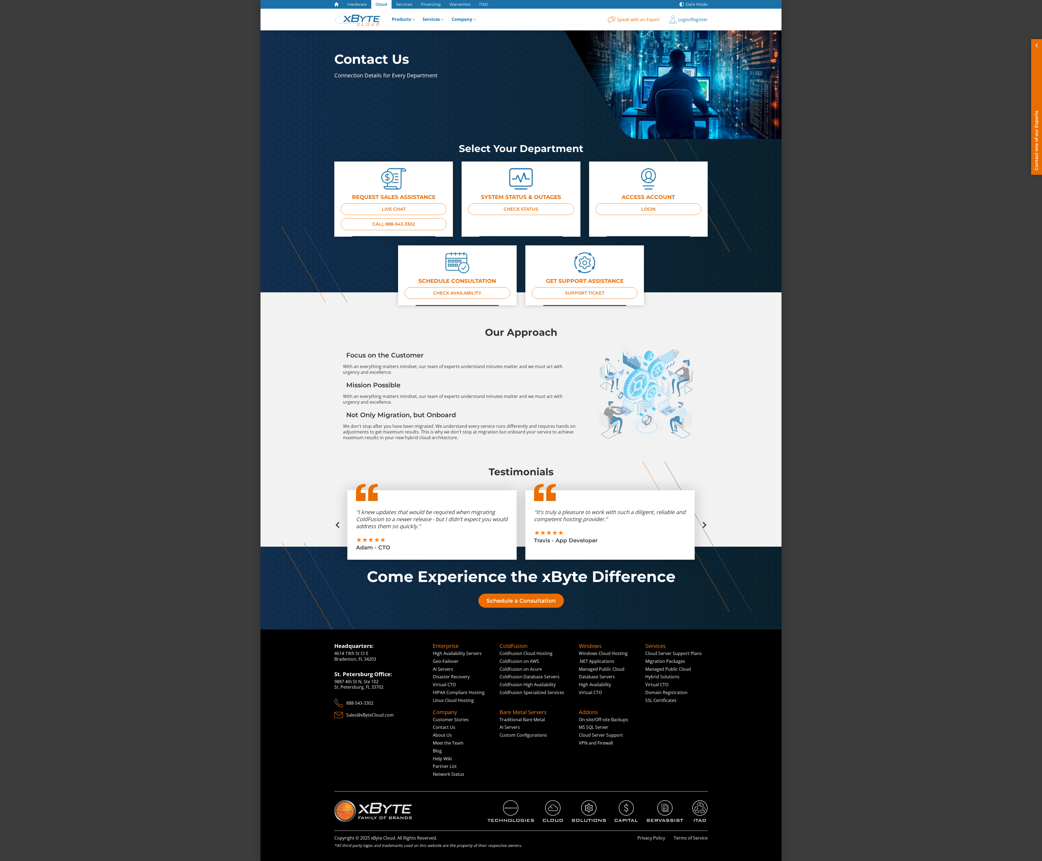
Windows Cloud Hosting (603, 653)
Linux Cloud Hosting (453, 700)
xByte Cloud (552, 806)
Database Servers (597, 677)
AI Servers (443, 669)
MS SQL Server (593, 727)
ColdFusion (514, 646)
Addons (588, 712)
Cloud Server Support (601, 735)
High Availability (595, 685)
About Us (442, 735)
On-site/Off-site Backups (603, 720)
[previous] (340, 524)
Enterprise (446, 646)
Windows (590, 646)
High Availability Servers (457, 653)
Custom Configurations (523, 735)
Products (401, 19)
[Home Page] (336, 4)
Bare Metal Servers (523, 712)
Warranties (460, 4)
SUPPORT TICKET (585, 293)
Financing (431, 4)
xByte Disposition (700, 808)
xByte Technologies (507, 803)
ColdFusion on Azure (521, 669)
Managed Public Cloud (601, 669)
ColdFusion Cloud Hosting (526, 653)
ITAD (483, 4)
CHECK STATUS (521, 209)
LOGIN (648, 209)
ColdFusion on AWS (519, 661)
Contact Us (444, 727)
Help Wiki (442, 759)
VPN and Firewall (596, 743)
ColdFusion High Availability (528, 685)
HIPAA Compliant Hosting (459, 692)
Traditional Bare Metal (522, 720)
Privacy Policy (651, 838)
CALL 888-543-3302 (393, 224)
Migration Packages (665, 661)
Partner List (445, 766)
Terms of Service (691, 838)
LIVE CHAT (394, 209)
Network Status (448, 774)
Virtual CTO (444, 685)
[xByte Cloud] (357, 19)
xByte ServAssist (663, 803)
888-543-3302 (359, 703)
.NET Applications (596, 661)
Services (404, 4)
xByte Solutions (587, 803)
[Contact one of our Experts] (1036, 107)
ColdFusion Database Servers (530, 677)
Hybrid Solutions (662, 677)
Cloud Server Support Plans (673, 653)
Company (462, 19)
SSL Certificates (660, 700)
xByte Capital (626, 806)
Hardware (357, 4)
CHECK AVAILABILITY (457, 293)
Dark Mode (697, 4)
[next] (701, 524)
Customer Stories (451, 720)
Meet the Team (448, 743)
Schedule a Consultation (521, 600)
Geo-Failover (446, 661)
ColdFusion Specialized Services (532, 692)
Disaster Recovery (451, 677)
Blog (437, 751)
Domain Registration (666, 692)
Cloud (381, 4)
